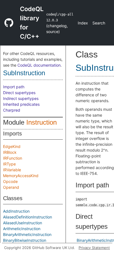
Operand (11, 187)
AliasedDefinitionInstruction (27, 217)
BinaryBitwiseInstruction (24, 240)
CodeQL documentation (39, 65)
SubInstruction (24, 73)
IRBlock (10, 152)
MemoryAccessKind (20, 175)
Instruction (41, 122)
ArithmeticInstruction (21, 228)
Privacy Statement (94, 247)
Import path (13, 86)
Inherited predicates (21, 104)
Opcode (10, 181)
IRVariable (12, 169)
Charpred (11, 110)
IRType (9, 164)
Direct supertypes (19, 92)
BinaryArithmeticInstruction (27, 234)
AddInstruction (16, 211)
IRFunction (12, 158)
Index (83, 23)
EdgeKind (11, 146)
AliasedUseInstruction (22, 222)
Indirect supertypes (20, 98)
